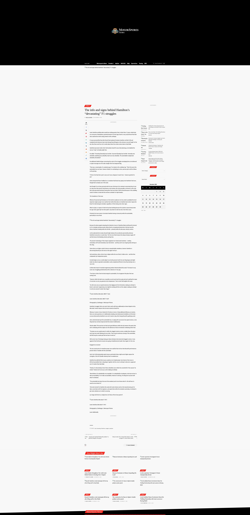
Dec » (145, 210)
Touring (150, 148)
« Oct (142, 210)
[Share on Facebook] (86, 127)
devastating (99, 428)
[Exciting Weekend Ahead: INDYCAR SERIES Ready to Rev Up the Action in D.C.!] (144, 153)
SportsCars (151, 142)
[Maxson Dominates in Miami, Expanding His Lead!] (125, 463)
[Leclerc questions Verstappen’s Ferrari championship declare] (152, 463)
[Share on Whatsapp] (86, 139)
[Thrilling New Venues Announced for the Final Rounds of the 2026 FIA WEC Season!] (144, 127)
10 (163, 195)
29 (156, 207)
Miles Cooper (89, 117)
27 (149, 207)
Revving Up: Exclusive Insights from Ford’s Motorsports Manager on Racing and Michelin (157, 139)
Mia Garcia (115, 477)
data (95, 428)
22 (156, 203)
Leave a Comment (131, 445)
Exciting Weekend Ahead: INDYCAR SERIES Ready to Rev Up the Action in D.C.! (156, 153)
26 (146, 207)
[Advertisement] (113, 126)
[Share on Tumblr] (86, 146)
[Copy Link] (86, 155)
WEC (149, 128)
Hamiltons (103, 428)
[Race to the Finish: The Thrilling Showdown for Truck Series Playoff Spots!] (144, 133)
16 (160, 199)
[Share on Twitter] (86, 130)
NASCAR (150, 135)
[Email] (86, 152)
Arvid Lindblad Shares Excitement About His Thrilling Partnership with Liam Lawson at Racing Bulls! (152, 499)
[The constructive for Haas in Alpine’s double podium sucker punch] (125, 487)
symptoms (111, 428)
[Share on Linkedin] (86, 142)
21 (153, 203)
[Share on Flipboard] (86, 133)
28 (153, 207)
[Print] (86, 158)
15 (156, 199)
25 (142, 207)
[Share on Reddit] (86, 149)
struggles (107, 428)
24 (163, 203)
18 (142, 203)
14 (153, 199)
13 (149, 199)
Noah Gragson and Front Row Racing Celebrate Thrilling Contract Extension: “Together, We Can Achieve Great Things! (156, 160)
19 (146, 203)
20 (149, 203)
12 (146, 199)
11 (142, 199)
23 (160, 203)
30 (160, 207)
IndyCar (150, 155)
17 (163, 199)
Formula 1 (88, 105)
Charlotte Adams (89, 477)
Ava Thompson (144, 503)
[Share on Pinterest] (86, 136)
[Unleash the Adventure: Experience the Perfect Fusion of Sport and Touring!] (144, 147)
